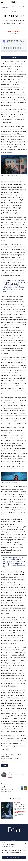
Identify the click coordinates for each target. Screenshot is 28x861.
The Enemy (13, 7)
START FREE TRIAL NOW (14, 857)
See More (10, 777)
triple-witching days (12, 213)
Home (2, 7)
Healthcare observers (7, 195)
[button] (2, 2)
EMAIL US (17, 788)
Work (7, 749)
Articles (7, 7)
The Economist (12, 187)
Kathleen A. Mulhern (14, 31)
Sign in (12, 846)
